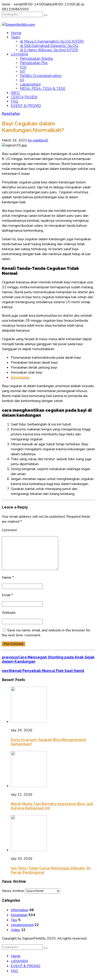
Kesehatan (11, 113)
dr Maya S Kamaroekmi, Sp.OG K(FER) (52, 41)
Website (9, 612)
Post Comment (13, 644)
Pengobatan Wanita (36, 58)
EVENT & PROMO (26, 106)
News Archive (13, 890)
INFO (15, 93)
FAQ (14, 101)
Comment (9, 530)
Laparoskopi (30, 84)
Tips (14, 919)
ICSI (23, 67)
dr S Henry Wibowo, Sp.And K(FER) (49, 50)
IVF (22, 71)
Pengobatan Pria (33, 63)
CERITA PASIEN (24, 97)
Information (19, 910)
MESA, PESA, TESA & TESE (42, 88)
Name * (8, 577)
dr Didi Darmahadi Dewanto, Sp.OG (49, 46)
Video (15, 929)
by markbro (37, 140)
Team (15, 37)
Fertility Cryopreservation (41, 76)
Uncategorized (22, 924)
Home (16, 33)
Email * (7, 595)
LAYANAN (19, 54)
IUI (22, 80)
